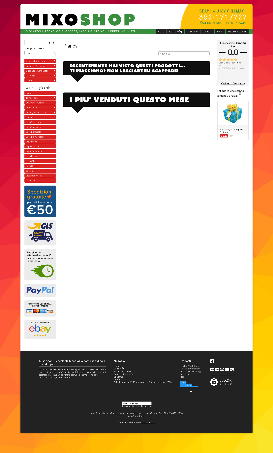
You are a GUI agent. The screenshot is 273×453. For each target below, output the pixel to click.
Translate (146, 406)
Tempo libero (32, 97)
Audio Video (32, 107)
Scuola (29, 93)
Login (220, 31)
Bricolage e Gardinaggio (37, 70)
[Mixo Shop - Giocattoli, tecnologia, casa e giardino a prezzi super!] (136, 19)
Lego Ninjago (32, 156)
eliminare (30, 180)
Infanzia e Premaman (36, 65)
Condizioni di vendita (124, 374)
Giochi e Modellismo (36, 60)
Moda (29, 80)
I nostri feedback (237, 31)
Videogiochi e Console (36, 112)
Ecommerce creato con (136, 422)
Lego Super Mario (34, 122)
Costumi (30, 117)
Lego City (30, 161)
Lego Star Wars (33, 127)
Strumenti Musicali (35, 102)
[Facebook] (212, 362)
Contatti (207, 31)
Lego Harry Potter (35, 136)
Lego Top (30, 170)
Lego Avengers (33, 146)
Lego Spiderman (34, 151)
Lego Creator (32, 166)
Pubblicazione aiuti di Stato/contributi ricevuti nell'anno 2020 (143, 382)
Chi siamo (192, 31)
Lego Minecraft (33, 131)
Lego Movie (31, 141)
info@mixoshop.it (136, 415)
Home (161, 31)
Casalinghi (30, 75)
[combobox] (184, 53)
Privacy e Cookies (122, 371)
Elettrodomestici (34, 175)
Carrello (174, 31)
